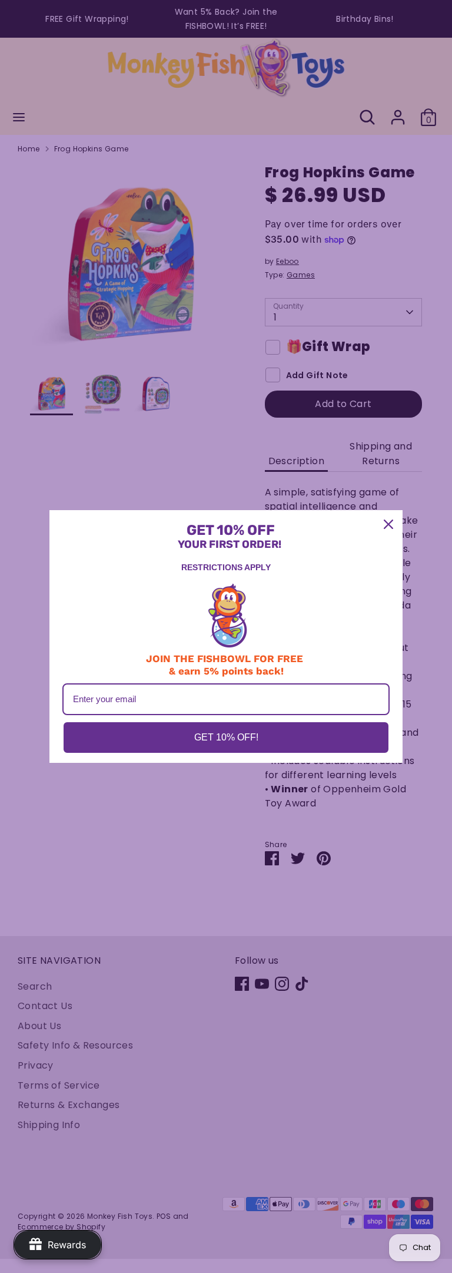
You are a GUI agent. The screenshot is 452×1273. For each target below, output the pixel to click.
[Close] (388, 524)
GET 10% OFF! (226, 737)
